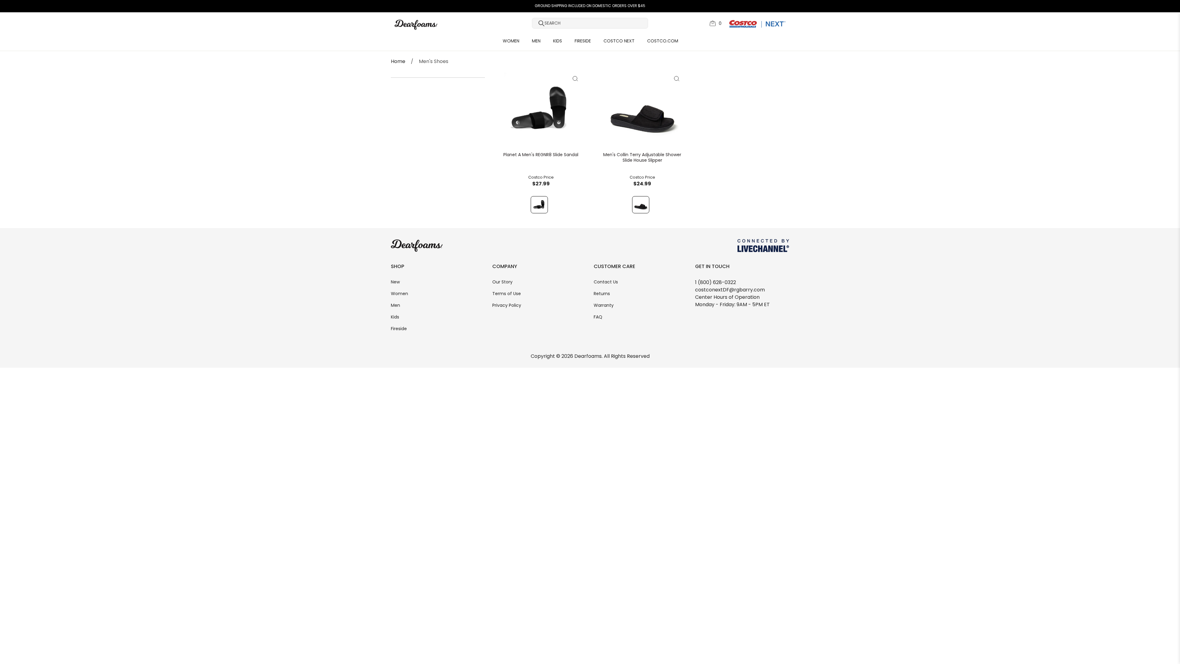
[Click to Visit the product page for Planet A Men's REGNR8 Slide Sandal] (540, 112)
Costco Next (619, 41)
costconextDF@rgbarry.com (730, 290)
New (395, 282)
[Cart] (712, 23)
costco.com (662, 41)
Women (511, 41)
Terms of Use (506, 294)
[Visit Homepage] (441, 25)
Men (536, 41)
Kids (557, 41)
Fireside (583, 41)
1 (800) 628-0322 (715, 283)
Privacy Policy (506, 305)
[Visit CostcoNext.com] (757, 23)
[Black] (539, 204)
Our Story (502, 282)
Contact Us (606, 282)
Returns (602, 294)
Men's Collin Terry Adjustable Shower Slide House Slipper (642, 158)
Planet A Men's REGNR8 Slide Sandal (540, 155)
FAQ (598, 317)
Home (398, 62)
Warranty (604, 305)
